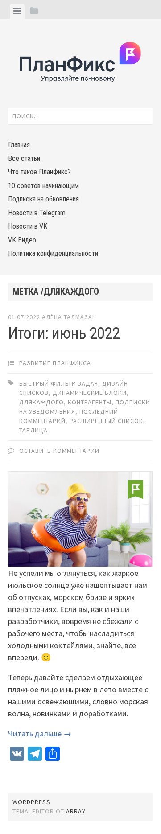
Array (76, 811)
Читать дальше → (39, 733)
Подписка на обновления (43, 199)
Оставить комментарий (59, 451)
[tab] (17, 11)
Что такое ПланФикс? (39, 172)
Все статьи (24, 158)
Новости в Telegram (37, 213)
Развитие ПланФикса (55, 363)
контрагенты (89, 402)
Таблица (33, 430)
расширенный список (106, 421)
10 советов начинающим (43, 185)
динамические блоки (90, 393)
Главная (19, 144)
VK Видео (22, 240)
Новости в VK (27, 226)
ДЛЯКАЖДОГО (41, 402)
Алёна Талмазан (69, 317)
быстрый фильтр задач (58, 383)
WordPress (31, 802)
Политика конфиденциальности (53, 253)
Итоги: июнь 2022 (64, 333)
